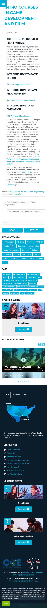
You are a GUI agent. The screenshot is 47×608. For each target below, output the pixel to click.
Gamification (21, 287)
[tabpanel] (23, 363)
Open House (23, 323)
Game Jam (32, 283)
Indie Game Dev (7, 290)
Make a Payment (13, 450)
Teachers (23, 258)
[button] (3, 3)
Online (16, 254)
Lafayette (7, 254)
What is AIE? (11, 453)
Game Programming (31, 159)
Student (13, 258)
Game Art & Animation (15, 161)
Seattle (36, 254)
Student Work (14, 293)
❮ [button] (39, 344)
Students (5, 293)
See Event (22, 329)
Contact (10, 185)
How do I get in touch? (15, 470)
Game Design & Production (29, 280)
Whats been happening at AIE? (18, 464)
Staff (5, 258)
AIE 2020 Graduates (19, 274)
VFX (5, 262)
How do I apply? (13, 467)
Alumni (29, 242)
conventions (31, 277)
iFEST (42, 287)
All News (24, 192)
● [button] (18, 381)
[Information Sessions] (23, 525)
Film (13, 246)
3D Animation (15, 192)
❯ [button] (43, 344)
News (12, 230)
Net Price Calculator (14, 474)
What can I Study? (14, 457)
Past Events (26, 254)
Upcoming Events (36, 258)
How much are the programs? (18, 460)
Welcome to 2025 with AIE (14, 375)
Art (10, 277)
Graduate (25, 250)
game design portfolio (20, 283)
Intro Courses (27, 172)
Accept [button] (6, 603)
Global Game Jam (32, 287)
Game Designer (7, 283)
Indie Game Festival (20, 290)
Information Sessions (23, 536)
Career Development (19, 277)
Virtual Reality (29, 293)
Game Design (16, 194)
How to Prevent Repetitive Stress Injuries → (26, 212)
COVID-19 (39, 242)
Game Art (21, 246)
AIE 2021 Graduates (33, 274)
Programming (32, 290)
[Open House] (23, 311)
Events (34, 230)
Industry (35, 250)
